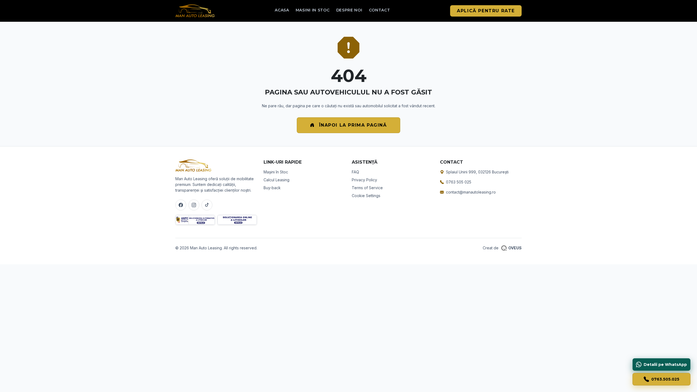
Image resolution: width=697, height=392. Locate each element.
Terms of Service (367, 187)
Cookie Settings (366, 195)
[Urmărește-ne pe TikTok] (206, 205)
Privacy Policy (364, 179)
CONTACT (379, 10)
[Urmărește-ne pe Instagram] (193, 205)
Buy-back (272, 187)
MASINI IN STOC (313, 10)
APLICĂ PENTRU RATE (486, 10)
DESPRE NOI (349, 10)
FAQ (355, 172)
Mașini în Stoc (276, 172)
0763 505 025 (458, 182)
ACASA (282, 10)
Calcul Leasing (276, 179)
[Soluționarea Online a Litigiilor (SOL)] (237, 220)
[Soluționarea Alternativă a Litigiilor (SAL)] (195, 220)
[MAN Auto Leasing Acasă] (195, 11)
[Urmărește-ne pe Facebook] (180, 205)
